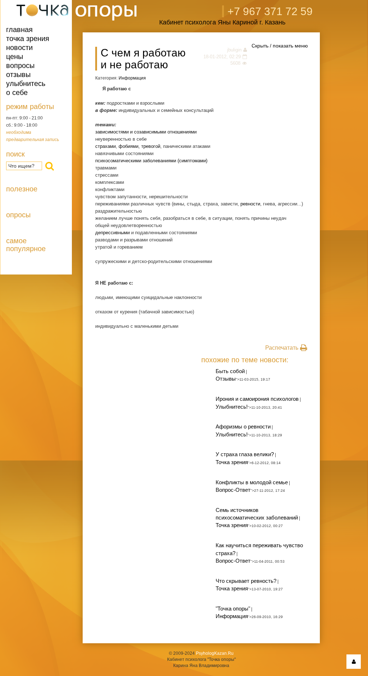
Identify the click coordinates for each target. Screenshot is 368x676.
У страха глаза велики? (245, 454)
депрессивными (112, 232)
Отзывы (18, 74)
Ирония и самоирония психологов (257, 399)
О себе (17, 92)
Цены (14, 56)
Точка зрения (27, 38)
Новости (19, 47)
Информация (132, 78)
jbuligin (234, 50)
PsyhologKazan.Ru (215, 653)
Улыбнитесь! (232, 407)
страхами (105, 146)
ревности (250, 204)
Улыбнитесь (25, 83)
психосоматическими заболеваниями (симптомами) (151, 160)
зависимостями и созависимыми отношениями (146, 132)
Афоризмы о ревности (243, 426)
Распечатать (281, 348)
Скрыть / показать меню (280, 46)
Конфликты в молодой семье (252, 482)
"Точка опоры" (233, 608)
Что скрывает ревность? (246, 581)
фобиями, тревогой (139, 146)
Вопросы (20, 65)
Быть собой (230, 371)
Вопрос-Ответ (233, 490)
